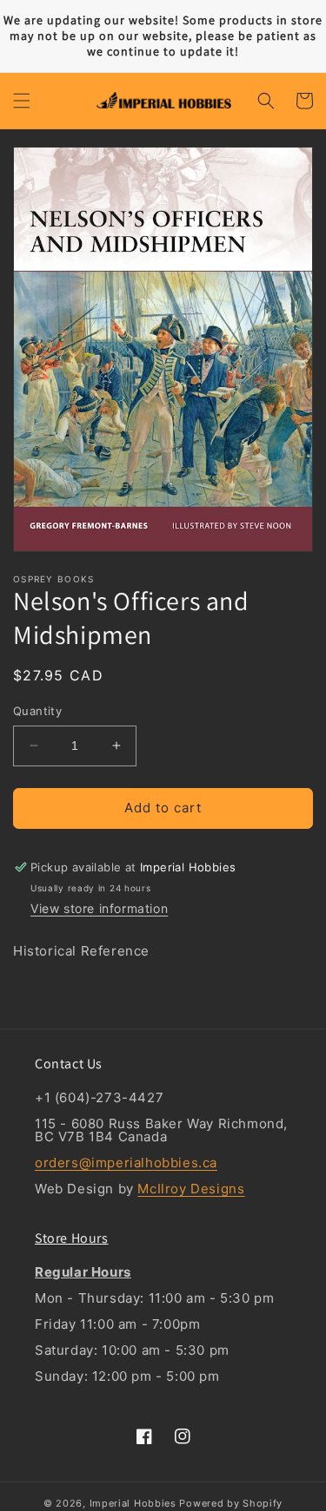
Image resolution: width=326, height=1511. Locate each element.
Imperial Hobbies (133, 1503)
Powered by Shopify (231, 1503)
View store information (99, 908)
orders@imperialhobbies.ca (126, 1162)
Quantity (37, 711)
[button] (22, 101)
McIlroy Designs (190, 1188)
